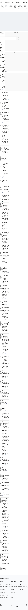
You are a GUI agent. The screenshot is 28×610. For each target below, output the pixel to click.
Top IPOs (3, 589)
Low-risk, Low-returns (14, 587)
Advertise (6, 604)
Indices (6, 6)
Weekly (6, 584)
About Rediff (1, 605)
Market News (2, 598)
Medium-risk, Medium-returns (15, 586)
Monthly (8, 584)
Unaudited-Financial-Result (4, 408)
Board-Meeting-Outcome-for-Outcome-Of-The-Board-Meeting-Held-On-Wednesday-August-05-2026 (5, 117)
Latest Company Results (3, 597)
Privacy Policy (12, 605)
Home (1, 2)
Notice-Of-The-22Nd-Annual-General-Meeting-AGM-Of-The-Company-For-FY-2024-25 (5, 503)
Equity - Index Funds (23, 583)
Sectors (10, 6)
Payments (7, 2)
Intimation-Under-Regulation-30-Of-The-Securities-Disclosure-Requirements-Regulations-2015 (5, 546)
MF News (21, 589)
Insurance (20, 6)
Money (24, 2)
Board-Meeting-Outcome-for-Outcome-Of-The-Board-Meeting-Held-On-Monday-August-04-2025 (5, 559)
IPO (0, 589)
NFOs (12, 597)
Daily (3, 584)
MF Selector (12, 598)
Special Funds (13, 592)
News (17, 2)
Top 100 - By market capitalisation (5, 595)
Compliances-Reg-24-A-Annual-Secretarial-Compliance (5, 269)
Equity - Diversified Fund (24, 587)
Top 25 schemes (13, 583)
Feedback (22, 604)
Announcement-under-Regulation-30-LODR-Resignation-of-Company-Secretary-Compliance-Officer (5, 313)
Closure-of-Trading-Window (4, 158)
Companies (2, 33)
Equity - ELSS (22, 581)
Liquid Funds (13, 594)
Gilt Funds (12, 589)
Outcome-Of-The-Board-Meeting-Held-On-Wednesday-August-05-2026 (5, 105)
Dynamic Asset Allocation (14, 595)
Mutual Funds (15, 7)
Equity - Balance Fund (23, 586)
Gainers (25, 6)
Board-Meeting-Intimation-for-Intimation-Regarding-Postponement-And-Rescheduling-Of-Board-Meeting (5, 427)
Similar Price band (3, 592)
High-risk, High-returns (14, 584)
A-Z (0, 583)
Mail (13, 2)
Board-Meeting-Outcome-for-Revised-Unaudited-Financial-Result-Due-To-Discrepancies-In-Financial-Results (5, 362)
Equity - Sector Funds (23, 584)
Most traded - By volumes (4, 594)
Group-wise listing (3, 587)
